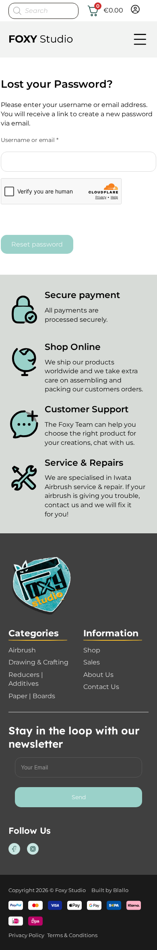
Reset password (37, 244)
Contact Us (101, 687)
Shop (91, 650)
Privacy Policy (26, 935)
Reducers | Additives (25, 679)
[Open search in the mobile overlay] (43, 11)
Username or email (42, 140)
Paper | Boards (31, 696)
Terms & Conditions (72, 935)
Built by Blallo (109, 890)
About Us (98, 674)
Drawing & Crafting (38, 662)
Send (79, 797)
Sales (91, 662)
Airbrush (22, 650)
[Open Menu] (140, 39)
